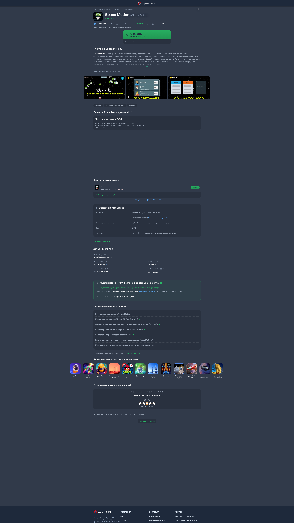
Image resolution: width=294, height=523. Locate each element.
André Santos (109, 18)
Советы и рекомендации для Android (187, 520)
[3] (147, 403)
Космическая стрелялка (115, 105)
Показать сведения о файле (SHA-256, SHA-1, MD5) (115, 297)
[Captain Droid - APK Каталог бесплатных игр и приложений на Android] (147, 3)
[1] (140, 403)
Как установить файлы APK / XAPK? (148, 200)
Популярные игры (154, 516)
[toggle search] (291, 3)
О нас (122, 516)
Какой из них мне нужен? (157, 218)
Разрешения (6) (100, 241)
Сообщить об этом (133, 353)
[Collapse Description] (147, 65)
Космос (98, 105)
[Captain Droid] (104, 512)
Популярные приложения (156, 520)
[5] (153, 403)
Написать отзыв (147, 421)
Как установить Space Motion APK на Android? (116, 319)
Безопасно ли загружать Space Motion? (113, 314)
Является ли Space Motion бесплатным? (113, 335)
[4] (150, 403)
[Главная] (95, 9)
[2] (143, 403)
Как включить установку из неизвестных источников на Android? (125, 345)
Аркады (132, 105)
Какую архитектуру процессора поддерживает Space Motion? (124, 340)
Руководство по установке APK (185, 516)
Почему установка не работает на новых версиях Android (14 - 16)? (126, 324)
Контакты (123, 520)
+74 (153, 272)
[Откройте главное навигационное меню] (3, 3)
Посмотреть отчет (146, 291)
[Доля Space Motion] (198, 9)
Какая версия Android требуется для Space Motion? (119, 329)
